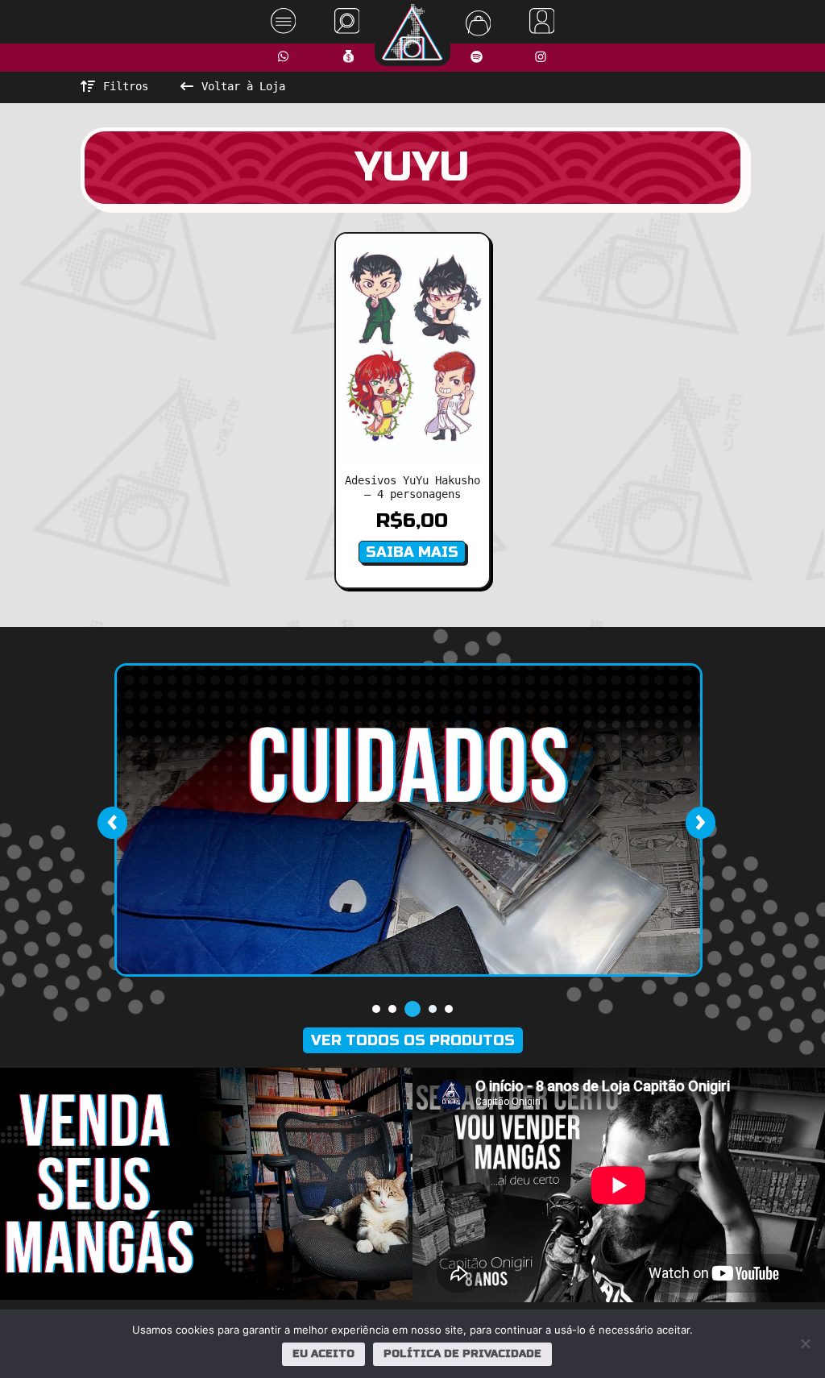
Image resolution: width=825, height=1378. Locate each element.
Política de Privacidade (462, 1353)
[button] (376, 1009)
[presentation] (112, 823)
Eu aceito (323, 1353)
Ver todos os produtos (413, 1040)
